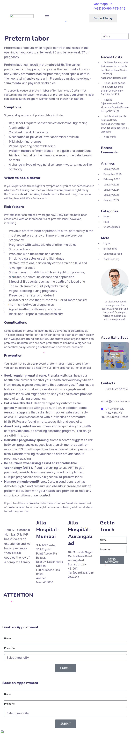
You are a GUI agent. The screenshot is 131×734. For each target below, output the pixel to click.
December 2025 (113, 174)
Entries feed (110, 248)
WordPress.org (111, 259)
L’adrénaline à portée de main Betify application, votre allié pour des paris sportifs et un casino (115, 124)
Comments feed (113, 253)
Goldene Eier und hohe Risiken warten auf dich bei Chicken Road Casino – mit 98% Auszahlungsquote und (114, 70)
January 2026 (111, 169)
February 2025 (112, 179)
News (107, 216)
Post (106, 221)
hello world (110, 136)
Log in (107, 243)
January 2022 (111, 200)
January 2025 (111, 184)
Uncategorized (112, 227)
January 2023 (111, 194)
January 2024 (111, 189)
